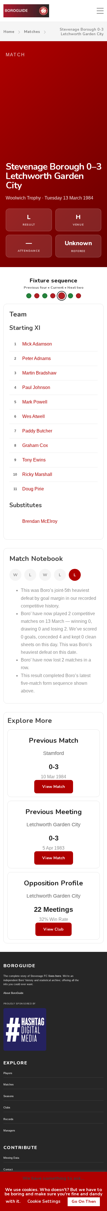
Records (8, 1119)
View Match (53, 786)
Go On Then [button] (84, 1201)
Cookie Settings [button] (43, 1201)
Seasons (8, 1096)
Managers (9, 1130)
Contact (8, 1169)
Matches (32, 31)
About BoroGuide (13, 993)
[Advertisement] (53, 110)
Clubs (6, 1107)
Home (8, 31)
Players (7, 1073)
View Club (53, 929)
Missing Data (11, 1157)
